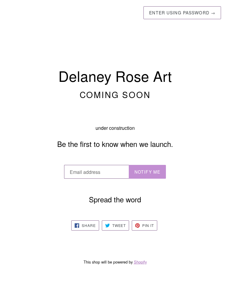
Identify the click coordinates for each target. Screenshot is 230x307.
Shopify (140, 262)
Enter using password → (182, 13)
